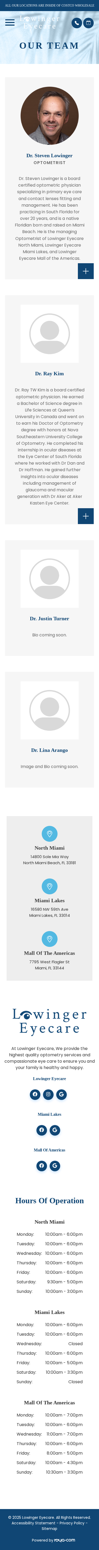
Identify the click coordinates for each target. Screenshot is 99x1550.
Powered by (43, 1540)
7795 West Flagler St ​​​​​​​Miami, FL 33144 (49, 965)
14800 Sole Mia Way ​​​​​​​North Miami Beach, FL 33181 (49, 860)
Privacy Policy (72, 1523)
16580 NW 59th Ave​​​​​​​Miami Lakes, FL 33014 (49, 912)
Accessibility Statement (33, 1523)
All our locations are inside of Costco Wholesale (49, 5)
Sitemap (49, 1528)
